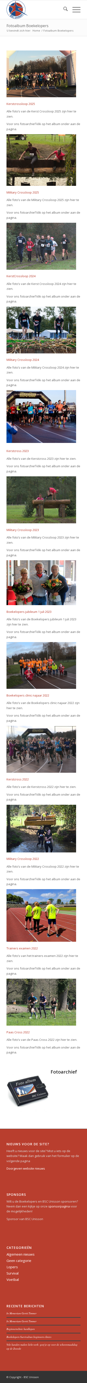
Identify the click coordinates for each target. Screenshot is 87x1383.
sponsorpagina (59, 1206)
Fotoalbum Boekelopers (27, 25)
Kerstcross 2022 (17, 779)
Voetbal (12, 1279)
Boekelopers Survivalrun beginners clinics (28, 1337)
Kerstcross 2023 (17, 451)
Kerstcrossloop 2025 (20, 104)
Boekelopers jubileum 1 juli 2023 (29, 612)
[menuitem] (63, 9)
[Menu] (74, 9)
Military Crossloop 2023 (22, 530)
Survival (12, 1273)
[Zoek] (63, 9)
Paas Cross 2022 (18, 1032)
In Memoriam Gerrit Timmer (21, 1313)
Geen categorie (18, 1260)
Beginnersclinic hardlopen (20, 1329)
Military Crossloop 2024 (22, 360)
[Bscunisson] (36, 9)
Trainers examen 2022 (22, 948)
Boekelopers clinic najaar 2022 (27, 695)
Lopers (12, 1266)
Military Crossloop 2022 (22, 859)
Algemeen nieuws (20, 1254)
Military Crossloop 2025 (22, 192)
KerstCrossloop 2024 (20, 276)
